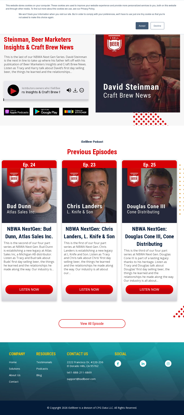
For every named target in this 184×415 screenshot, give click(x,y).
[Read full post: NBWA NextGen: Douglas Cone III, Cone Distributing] (149, 196)
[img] (34, 90)
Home (13, 362)
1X (23, 90)
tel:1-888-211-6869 (79, 372)
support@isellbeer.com (81, 379)
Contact (14, 381)
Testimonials (44, 362)
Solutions (14, 368)
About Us (14, 375)
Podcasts (42, 368)
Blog (39, 375)
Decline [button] (157, 25)
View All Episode (92, 323)
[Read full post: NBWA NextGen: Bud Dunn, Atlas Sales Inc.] (29, 196)
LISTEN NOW (29, 289)
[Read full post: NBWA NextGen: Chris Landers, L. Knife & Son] (89, 196)
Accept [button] (142, 25)
